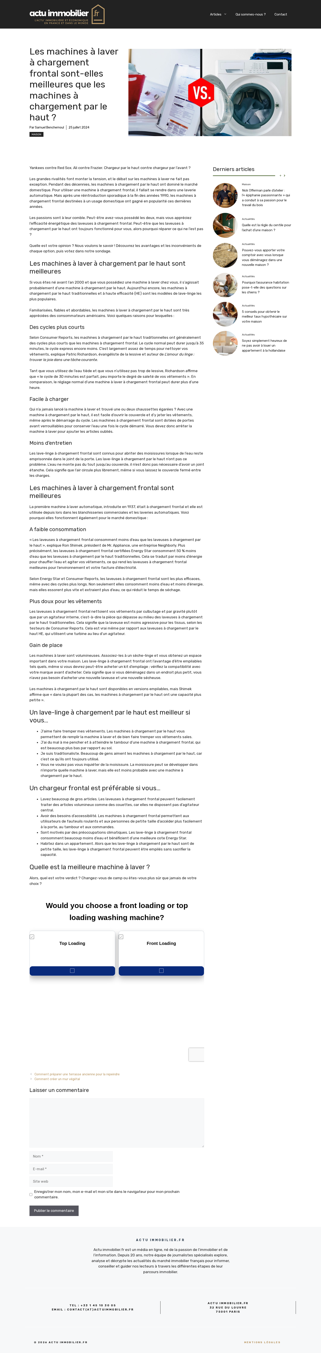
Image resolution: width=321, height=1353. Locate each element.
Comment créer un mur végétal (57, 1079)
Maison (36, 134)
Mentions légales (262, 1342)
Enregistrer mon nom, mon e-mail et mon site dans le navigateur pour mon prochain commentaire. (106, 1194)
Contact (280, 14)
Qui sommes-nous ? (251, 14)
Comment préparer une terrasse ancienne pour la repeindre (77, 1074)
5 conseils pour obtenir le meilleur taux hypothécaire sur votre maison (264, 316)
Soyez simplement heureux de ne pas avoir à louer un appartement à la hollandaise (264, 345)
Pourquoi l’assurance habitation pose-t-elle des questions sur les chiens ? (265, 287)
